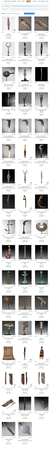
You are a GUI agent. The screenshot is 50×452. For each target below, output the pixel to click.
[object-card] (8, 28)
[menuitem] (2, 1)
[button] (47, 1)
